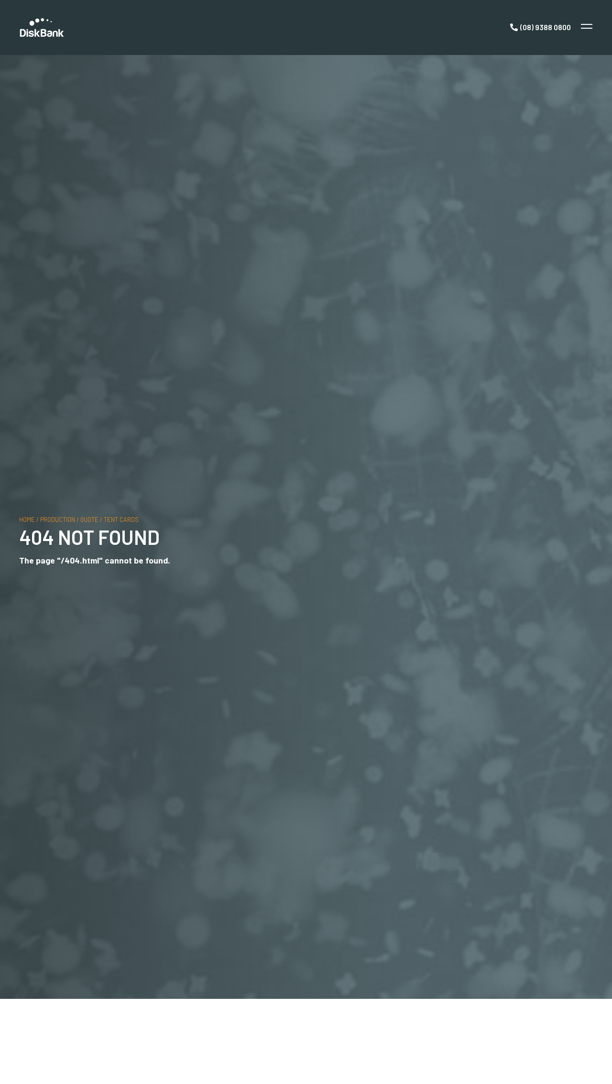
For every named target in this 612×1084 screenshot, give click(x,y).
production (57, 519)
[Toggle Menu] (585, 27)
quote (89, 519)
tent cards (121, 519)
